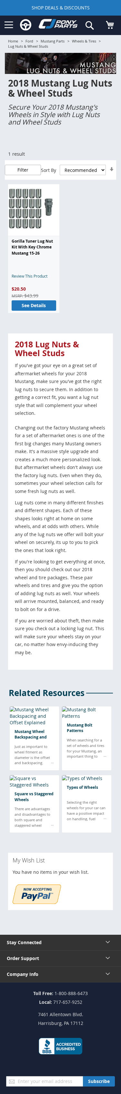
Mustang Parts (53, 41)
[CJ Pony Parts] (58, 25)
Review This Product (29, 276)
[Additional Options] (37, 902)
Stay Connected (24, 942)
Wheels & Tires (84, 41)
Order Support (23, 958)
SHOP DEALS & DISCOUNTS (61, 8)
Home (13, 41)
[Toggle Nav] (9, 25)
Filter (22, 170)
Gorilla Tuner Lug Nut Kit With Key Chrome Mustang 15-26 (32, 247)
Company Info (22, 974)
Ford (29, 41)
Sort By (48, 170)
